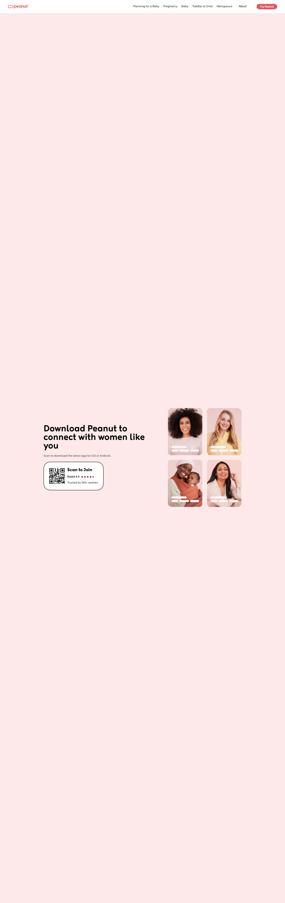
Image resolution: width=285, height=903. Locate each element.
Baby (184, 6)
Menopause (224, 6)
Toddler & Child (202, 6)
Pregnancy (170, 6)
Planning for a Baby (146, 6)
